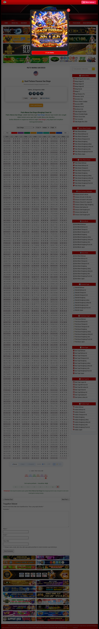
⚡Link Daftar (49, 52)
